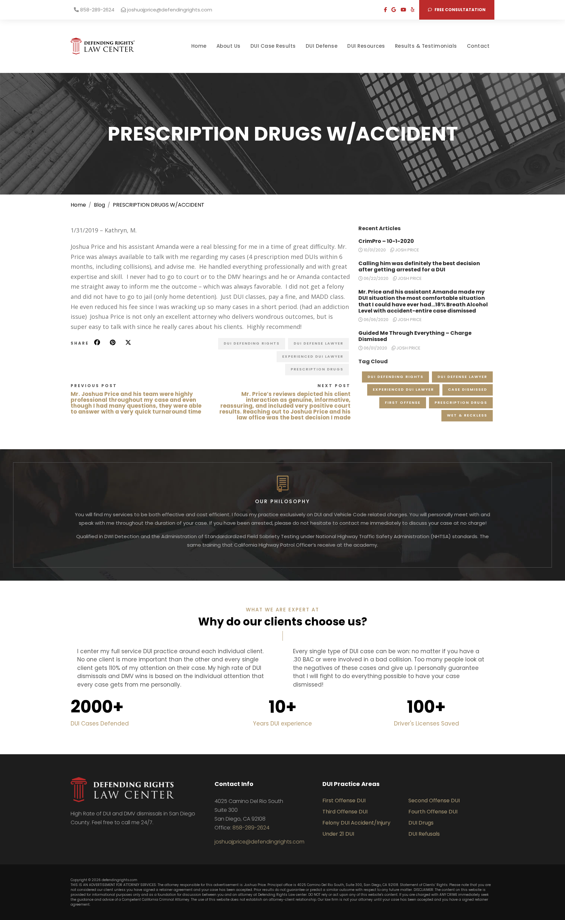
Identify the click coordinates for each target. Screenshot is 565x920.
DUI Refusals (424, 834)
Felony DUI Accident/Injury (356, 822)
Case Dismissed (467, 389)
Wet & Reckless (467, 415)
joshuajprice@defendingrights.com (169, 9)
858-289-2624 (96, 9)
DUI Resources (366, 46)
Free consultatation (460, 9)
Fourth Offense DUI (432, 811)
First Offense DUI (344, 800)
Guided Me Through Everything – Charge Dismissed (414, 336)
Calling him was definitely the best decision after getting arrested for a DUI (419, 266)
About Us (228, 46)
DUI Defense (322, 46)
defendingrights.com (119, 879)
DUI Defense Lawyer (318, 343)
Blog (99, 205)
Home (199, 46)
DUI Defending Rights (252, 343)
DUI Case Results (273, 46)
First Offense (402, 402)
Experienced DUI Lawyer (312, 356)
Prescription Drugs (317, 369)
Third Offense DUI (345, 811)
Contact (478, 46)
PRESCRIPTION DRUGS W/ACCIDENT (158, 205)
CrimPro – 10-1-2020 (386, 241)
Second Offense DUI (434, 800)
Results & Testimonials (426, 46)
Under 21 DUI (338, 834)
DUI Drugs (421, 822)
